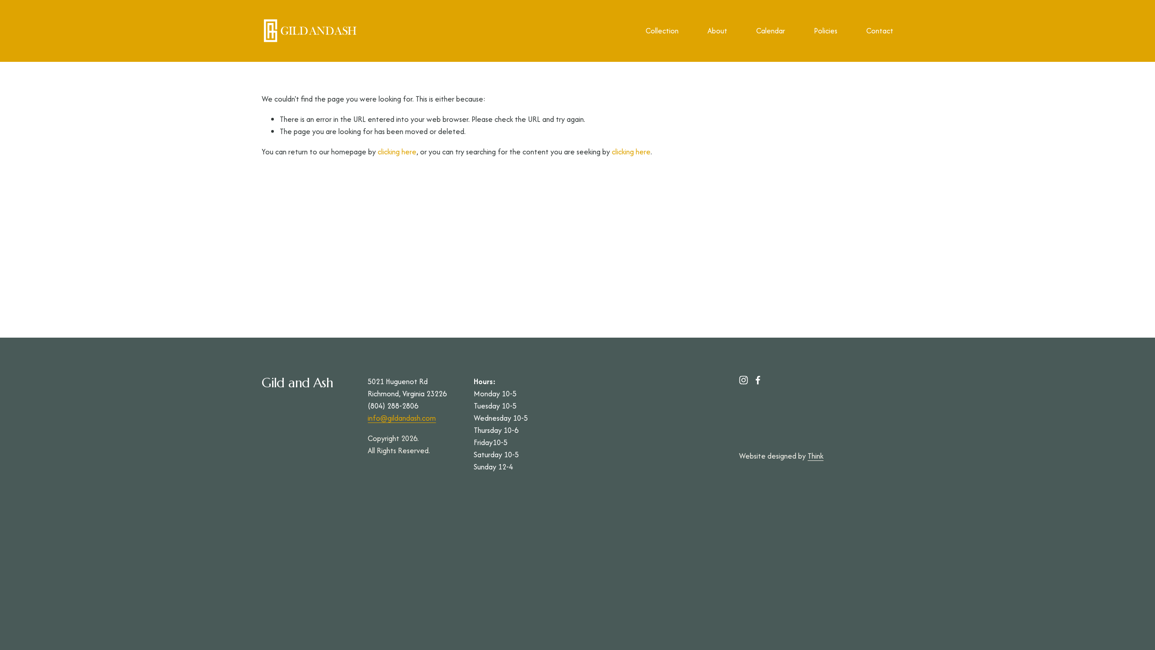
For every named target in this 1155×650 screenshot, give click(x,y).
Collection (662, 30)
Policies (825, 30)
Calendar (770, 30)
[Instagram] (743, 380)
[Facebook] (757, 380)
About (717, 30)
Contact (879, 30)
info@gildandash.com (402, 418)
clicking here (397, 151)
